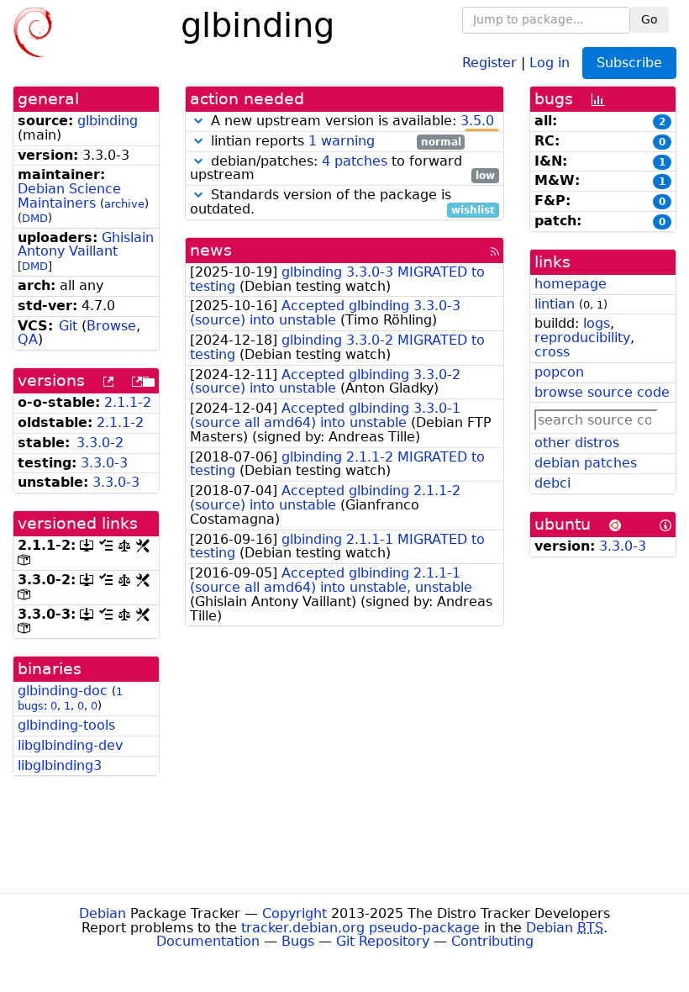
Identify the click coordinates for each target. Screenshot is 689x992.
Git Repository (382, 941)
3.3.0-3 (104, 463)
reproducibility (582, 338)
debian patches (585, 463)
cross (552, 352)
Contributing (492, 941)
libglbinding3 (60, 765)
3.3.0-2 (100, 443)
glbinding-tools (66, 725)
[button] (198, 121)
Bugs (297, 941)
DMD (35, 218)
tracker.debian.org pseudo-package (360, 928)
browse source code (602, 392)
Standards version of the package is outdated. (342, 202)
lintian (554, 304)
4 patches (354, 161)
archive (124, 204)
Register (489, 62)
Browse (111, 326)
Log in (549, 62)
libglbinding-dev (70, 745)
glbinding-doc (63, 691)
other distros (576, 443)
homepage (570, 284)
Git (68, 326)
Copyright (294, 913)
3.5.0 (477, 121)
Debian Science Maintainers (69, 196)
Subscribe (629, 63)
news (211, 250)
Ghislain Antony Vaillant (86, 245)
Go (649, 19)
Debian (102, 913)
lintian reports (334, 142)
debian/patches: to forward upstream (342, 169)
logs (596, 323)
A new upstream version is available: (351, 121)
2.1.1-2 (127, 402)
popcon (559, 372)
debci (552, 483)
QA (28, 339)
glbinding (107, 121)
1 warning (341, 141)
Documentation (208, 941)
